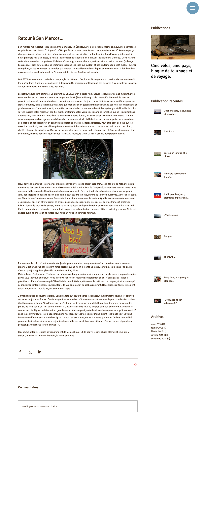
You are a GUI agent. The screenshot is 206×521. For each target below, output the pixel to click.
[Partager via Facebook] (20, 352)
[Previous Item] (157, 47)
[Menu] (192, 8)
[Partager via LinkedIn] (40, 352)
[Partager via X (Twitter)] (30, 352)
